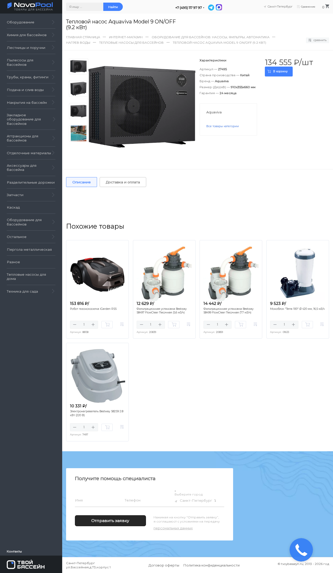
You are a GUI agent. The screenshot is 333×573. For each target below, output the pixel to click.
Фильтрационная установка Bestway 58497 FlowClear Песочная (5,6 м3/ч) (162, 310)
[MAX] (218, 7)
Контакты (14, 551)
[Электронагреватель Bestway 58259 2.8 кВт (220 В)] (97, 375)
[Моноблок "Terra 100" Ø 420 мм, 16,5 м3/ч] (297, 273)
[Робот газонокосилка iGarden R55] (97, 273)
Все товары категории (222, 126)
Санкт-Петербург (196, 500)
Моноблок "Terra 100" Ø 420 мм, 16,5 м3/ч (297, 309)
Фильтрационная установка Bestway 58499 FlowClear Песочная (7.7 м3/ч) (228, 310)
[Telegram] (211, 7)
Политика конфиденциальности (211, 565)
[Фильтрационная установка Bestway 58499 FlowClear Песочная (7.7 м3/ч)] (231, 273)
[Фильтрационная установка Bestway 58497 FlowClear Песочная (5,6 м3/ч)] (164, 273)
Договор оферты (164, 565)
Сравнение (308, 6)
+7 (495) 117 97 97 (188, 8)
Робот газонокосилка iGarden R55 (93, 309)
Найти (113, 7)
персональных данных (173, 528)
